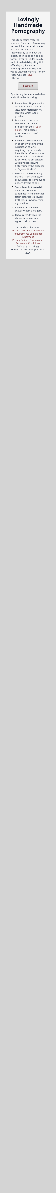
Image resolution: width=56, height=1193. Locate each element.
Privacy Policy (19, 240)
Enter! (28, 86)
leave (29, 74)
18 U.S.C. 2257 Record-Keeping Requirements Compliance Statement (28, 233)
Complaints (35, 240)
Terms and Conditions (28, 243)
